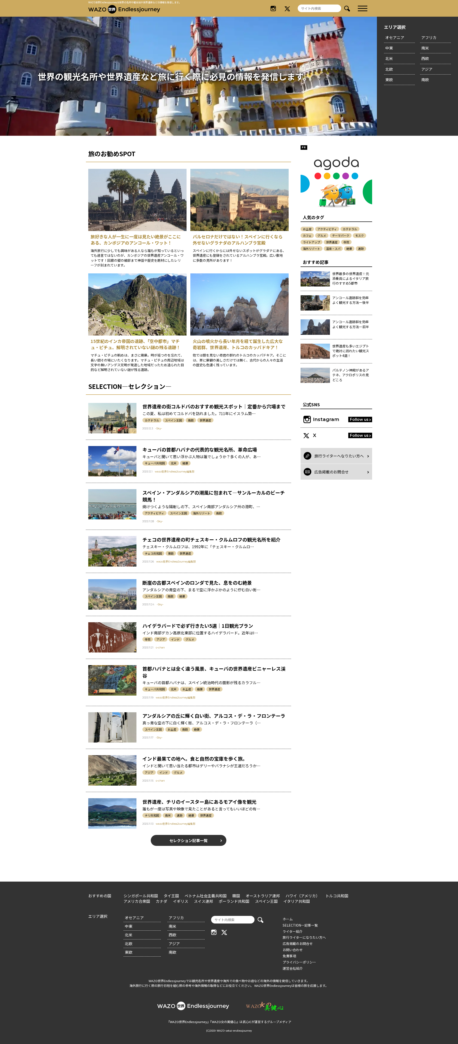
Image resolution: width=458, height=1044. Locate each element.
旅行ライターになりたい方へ (304, 937)
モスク (359, 235)
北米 (389, 58)
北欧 (389, 69)
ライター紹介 (292, 931)
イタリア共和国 (296, 901)
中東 (389, 48)
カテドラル (152, 420)
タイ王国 (171, 895)
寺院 (148, 639)
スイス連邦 (203, 901)
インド (175, 639)
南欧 (425, 79)
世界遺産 (205, 420)
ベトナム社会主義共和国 (206, 895)
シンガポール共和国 (141, 895)
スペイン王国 (173, 420)
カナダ (161, 901)
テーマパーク (340, 235)
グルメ (190, 639)
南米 (425, 48)
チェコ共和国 (153, 553)
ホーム (288, 919)
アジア (426, 69)
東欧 (389, 79)
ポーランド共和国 (234, 901)
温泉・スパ (333, 248)
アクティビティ (154, 513)
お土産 (186, 689)
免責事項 (289, 956)
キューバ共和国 (155, 463)
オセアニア (394, 37)
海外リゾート (201, 513)
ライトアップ (311, 242)
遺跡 (179, 815)
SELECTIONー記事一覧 (300, 925)
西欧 (425, 58)
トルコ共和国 (336, 895)
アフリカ (429, 37)
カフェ (307, 235)
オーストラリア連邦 (263, 895)
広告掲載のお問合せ (298, 943)
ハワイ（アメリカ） (303, 895)
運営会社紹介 (293, 968)
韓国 (236, 895)
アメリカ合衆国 (137, 901)
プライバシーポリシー (299, 962)
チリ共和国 (152, 815)
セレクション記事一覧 (188, 840)
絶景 (185, 463)
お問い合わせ (293, 949)
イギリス (180, 901)
